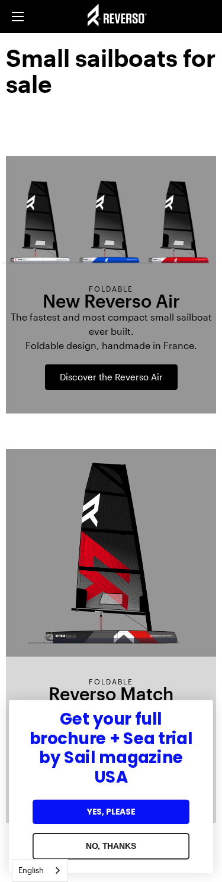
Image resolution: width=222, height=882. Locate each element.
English (31, 870)
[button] (18, 16)
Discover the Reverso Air (111, 376)
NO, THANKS (111, 846)
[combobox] (40, 870)
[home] (129, 16)
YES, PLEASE (111, 811)
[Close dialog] (202, 711)
